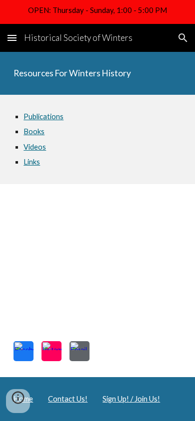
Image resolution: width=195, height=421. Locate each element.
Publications (44, 116)
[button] (12, 37)
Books (34, 131)
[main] (98, 73)
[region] (97, 12)
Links (32, 162)
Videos (35, 147)
